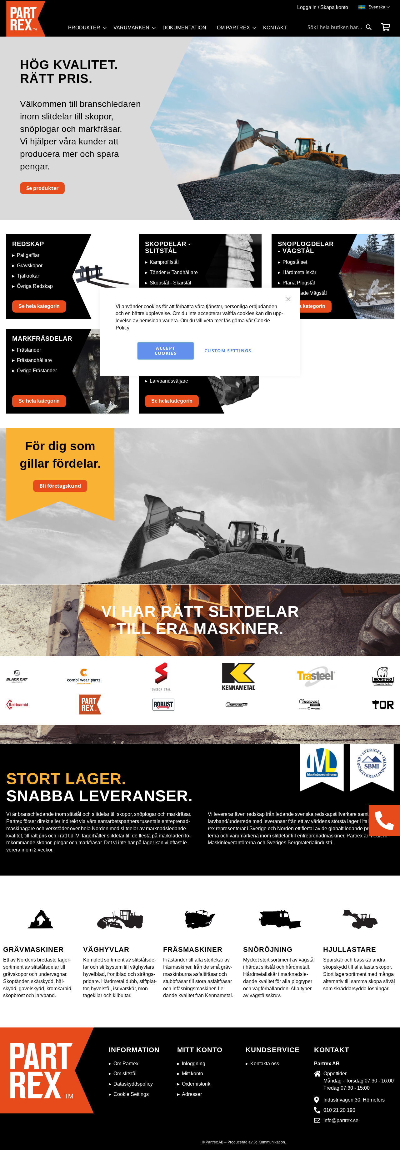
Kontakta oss (264, 1063)
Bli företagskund (60, 485)
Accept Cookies (166, 350)
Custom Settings (227, 351)
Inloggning (193, 1063)
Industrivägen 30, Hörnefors (354, 1099)
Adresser (192, 1094)
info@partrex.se (340, 1120)
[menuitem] (85, 28)
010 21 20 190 (339, 1110)
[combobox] (340, 27)
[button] (379, 7)
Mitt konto (192, 1073)
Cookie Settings (131, 1094)
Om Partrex (125, 1063)
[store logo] (35, 19)
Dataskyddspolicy (133, 1084)
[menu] (180, 30)
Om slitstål (125, 1073)
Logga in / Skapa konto (322, 7)
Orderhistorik (196, 1084)
